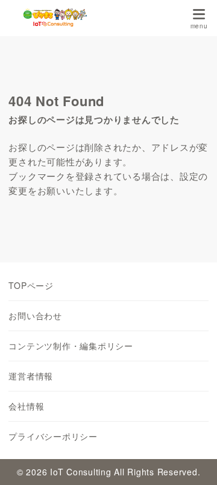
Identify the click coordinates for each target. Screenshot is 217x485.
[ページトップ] (193, 461)
